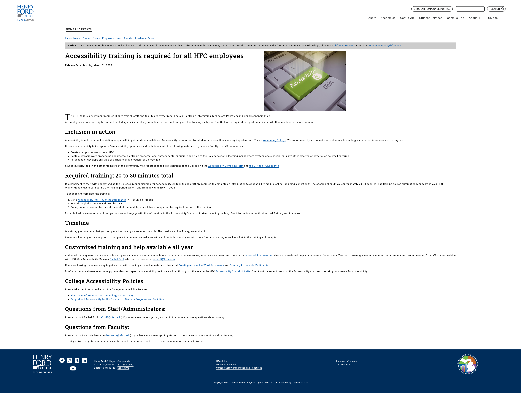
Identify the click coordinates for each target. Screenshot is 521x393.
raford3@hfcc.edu (164, 259)
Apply (372, 18)
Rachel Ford (117, 259)
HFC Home (25, 12)
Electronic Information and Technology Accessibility (102, 295)
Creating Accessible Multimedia (249, 265)
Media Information (226, 364)
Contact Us (123, 368)
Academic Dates (144, 38)
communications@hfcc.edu (384, 45)
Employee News (112, 38)
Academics (388, 18)
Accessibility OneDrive (258, 255)
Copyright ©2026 (222, 382)
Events (128, 38)
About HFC (476, 18)
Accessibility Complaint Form (226, 165)
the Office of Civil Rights (264, 165)
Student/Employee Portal (432, 8)
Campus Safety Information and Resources (239, 368)
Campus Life (455, 18)
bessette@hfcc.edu (118, 335)
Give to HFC (496, 18)
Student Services (430, 18)
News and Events (79, 29)
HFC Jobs (221, 361)
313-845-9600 (125, 364)
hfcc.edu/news (344, 45)
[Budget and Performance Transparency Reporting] (467, 364)
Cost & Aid (407, 18)
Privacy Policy (284, 382)
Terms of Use (301, 382)
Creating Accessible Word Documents (201, 265)
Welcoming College (274, 140)
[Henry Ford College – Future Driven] (42, 365)
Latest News (72, 38)
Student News (91, 38)
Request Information (347, 361)
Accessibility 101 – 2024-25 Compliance (102, 199)
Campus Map (124, 361)
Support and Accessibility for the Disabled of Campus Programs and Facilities (117, 299)
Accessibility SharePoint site (233, 271)
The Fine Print (343, 364)
